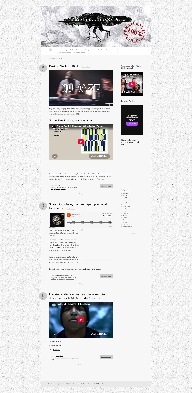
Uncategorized (127, 224)
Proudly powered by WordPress (56, 384)
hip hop (67, 187)
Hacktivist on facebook (56, 341)
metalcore (53, 279)
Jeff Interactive (100, 384)
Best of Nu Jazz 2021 (63, 66)
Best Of (58, 185)
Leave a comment (106, 186)
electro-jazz (58, 187)
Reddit (72, 50)
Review (125, 215)
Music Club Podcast (79, 52)
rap (62, 189)
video (52, 359)
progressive (60, 279)
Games (125, 202)
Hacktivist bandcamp (55, 345)
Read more (100, 179)
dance (56, 277)
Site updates (126, 220)
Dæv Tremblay (86, 67)
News (70, 275)
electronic (65, 277)
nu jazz (56, 189)
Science (125, 217)
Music (66, 275)
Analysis (125, 193)
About (93, 50)
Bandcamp (64, 50)
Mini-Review (126, 206)
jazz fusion (73, 187)
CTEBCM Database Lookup (63, 52)
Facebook (79, 50)
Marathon (101, 50)
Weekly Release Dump (129, 226)
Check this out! (60, 275)
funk (63, 187)
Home (56, 50)
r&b (59, 189)
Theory (125, 222)
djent (60, 277)
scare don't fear (70, 279)
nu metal (75, 358)
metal (74, 277)
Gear (124, 204)
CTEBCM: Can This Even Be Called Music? (96, 26)
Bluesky (86, 50)
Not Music (109, 50)
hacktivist (61, 358)
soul (64, 189)
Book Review (126, 198)
